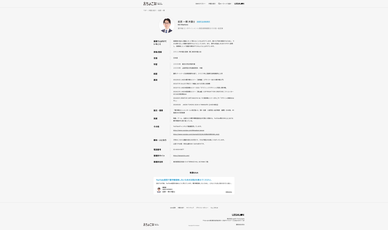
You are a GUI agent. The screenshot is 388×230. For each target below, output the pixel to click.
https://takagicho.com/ (181, 155)
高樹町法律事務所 (203, 22)
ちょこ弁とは (214, 207)
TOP (145, 10)
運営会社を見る (240, 224)
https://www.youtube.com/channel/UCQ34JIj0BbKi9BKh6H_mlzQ (196, 134)
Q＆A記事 (173, 207)
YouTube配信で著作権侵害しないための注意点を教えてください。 (184, 180)
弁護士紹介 (212, 3)
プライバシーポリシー (202, 207)
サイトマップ (190, 207)
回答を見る (229, 192)
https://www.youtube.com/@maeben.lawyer (188, 130)
